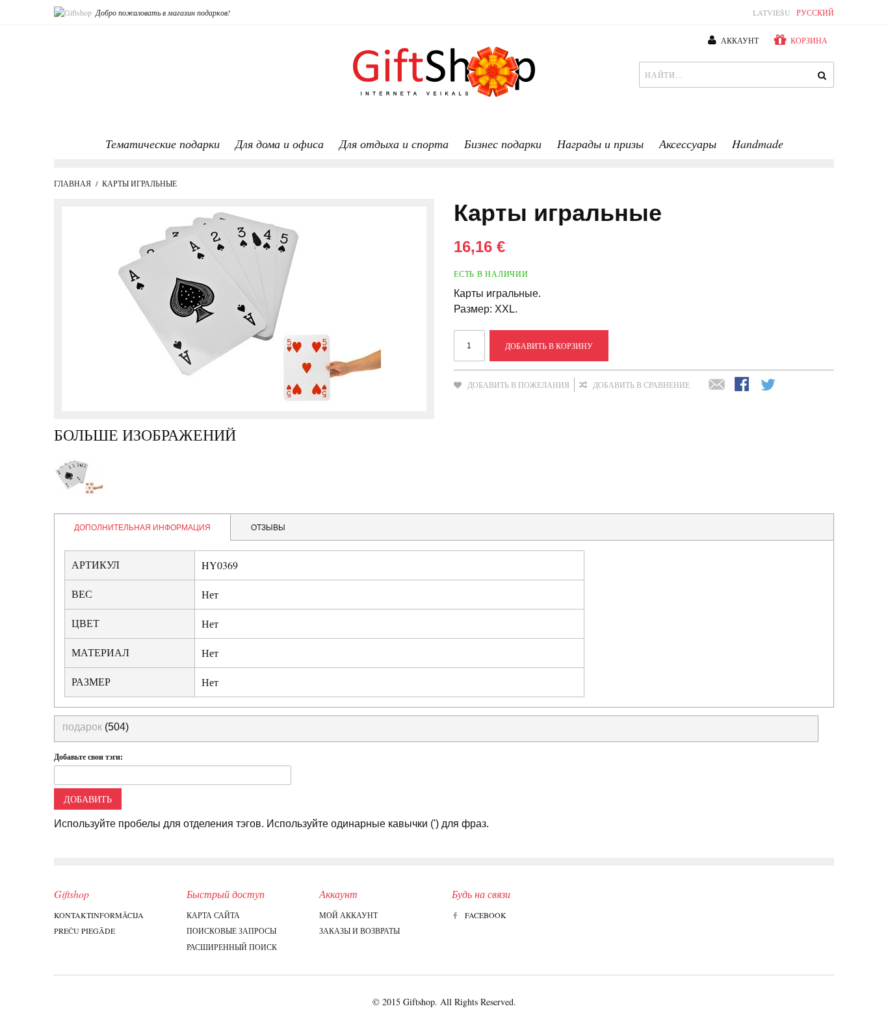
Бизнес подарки (503, 143)
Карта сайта (213, 915)
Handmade (757, 143)
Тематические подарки (162, 143)
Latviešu (771, 12)
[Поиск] (821, 75)
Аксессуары (687, 143)
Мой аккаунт (348, 915)
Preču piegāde (84, 930)
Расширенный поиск (232, 947)
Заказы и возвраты (359, 930)
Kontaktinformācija (99, 915)
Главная (72, 183)
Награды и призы (600, 143)
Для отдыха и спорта (394, 143)
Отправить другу (717, 385)
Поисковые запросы (231, 930)
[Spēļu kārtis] (78, 477)
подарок (82, 726)
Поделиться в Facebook (743, 385)
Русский (815, 12)
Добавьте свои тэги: (88, 756)
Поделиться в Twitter (769, 385)
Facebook (485, 915)
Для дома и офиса (279, 143)
